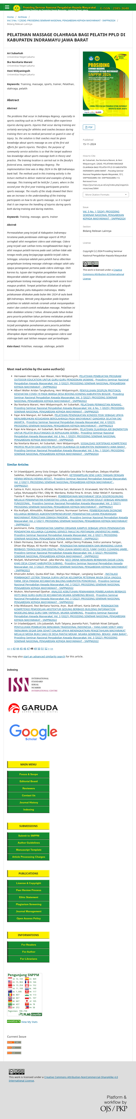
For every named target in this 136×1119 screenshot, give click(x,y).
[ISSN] (33, 693)
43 (14, 648)
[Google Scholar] (33, 741)
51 (42, 648)
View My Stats (29, 1022)
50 (39, 648)
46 (24, 648)
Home (10, 17)
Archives (22, 17)
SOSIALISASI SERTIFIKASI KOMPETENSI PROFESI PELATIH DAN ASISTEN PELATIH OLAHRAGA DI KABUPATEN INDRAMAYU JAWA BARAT (70, 445)
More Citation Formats (97, 194)
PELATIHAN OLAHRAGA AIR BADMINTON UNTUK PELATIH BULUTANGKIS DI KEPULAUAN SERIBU (71, 431)
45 (21, 648)
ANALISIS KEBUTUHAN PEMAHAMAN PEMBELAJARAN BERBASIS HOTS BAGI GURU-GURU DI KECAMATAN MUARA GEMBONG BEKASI (70, 593)
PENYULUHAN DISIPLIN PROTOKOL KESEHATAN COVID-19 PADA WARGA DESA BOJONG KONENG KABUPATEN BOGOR (67, 392)
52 (46, 648)
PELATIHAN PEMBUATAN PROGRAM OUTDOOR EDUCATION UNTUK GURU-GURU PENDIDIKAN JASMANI (67, 377)
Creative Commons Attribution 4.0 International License (103, 274)
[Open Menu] (7, 7)
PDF (90, 127)
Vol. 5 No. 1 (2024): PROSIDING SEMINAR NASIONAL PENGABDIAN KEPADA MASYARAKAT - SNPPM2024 (61, 20)
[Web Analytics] (14, 1022)
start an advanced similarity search (44, 656)
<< (8, 648)
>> (51, 648)
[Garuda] (33, 717)
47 (28, 648)
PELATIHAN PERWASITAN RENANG (101, 404)
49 (35, 648)
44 (17, 648)
